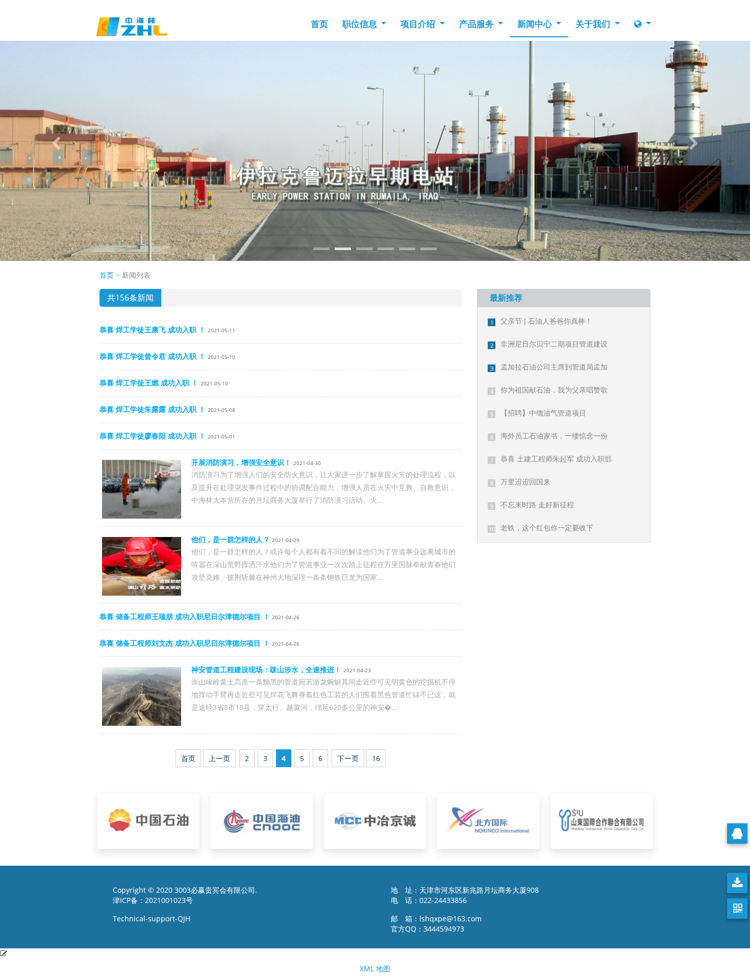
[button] (56, 143)
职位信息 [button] (360, 24)
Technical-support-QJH (154, 918)
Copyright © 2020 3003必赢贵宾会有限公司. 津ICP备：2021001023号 (185, 895)
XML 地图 (375, 968)
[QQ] (737, 833)
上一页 (219, 758)
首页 (319, 24)
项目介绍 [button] (419, 24)
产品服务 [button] (477, 24)
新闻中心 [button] (535, 24)
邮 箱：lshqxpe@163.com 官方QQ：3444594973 (439, 924)
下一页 (348, 758)
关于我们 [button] (594, 24)
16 (376, 758)
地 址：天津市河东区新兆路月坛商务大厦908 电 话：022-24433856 (465, 895)
